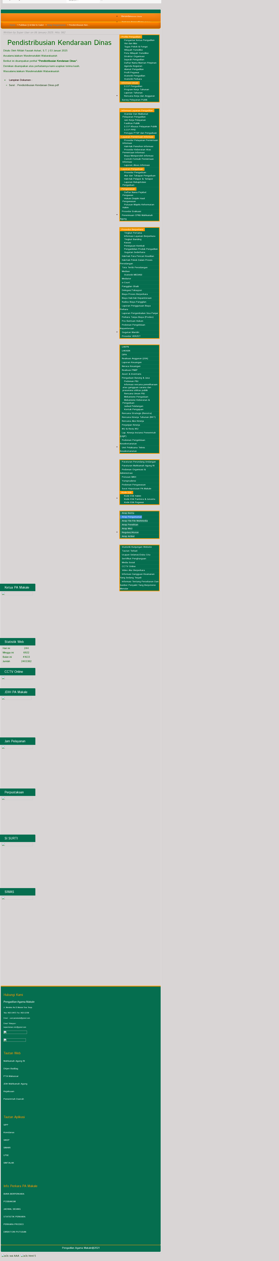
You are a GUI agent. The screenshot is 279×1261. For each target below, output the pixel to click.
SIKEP (7, 1140)
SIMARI (7, 1147)
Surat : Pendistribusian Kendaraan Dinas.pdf (34, 85)
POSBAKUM (10, 1201)
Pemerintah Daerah (14, 1099)
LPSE (6, 1155)
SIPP (6, 1125)
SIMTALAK (9, 1162)
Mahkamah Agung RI (14, 1061)
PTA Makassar (11, 1076)
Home (12, 25)
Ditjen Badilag (11, 1068)
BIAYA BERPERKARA (14, 1194)
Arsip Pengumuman (56, 25)
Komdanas (9, 1132)
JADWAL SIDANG (12, 1209)
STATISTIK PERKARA (14, 1216)
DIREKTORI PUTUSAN (15, 1232)
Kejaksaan (9, 1091)
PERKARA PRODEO (14, 1224)
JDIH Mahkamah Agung (15, 1083)
